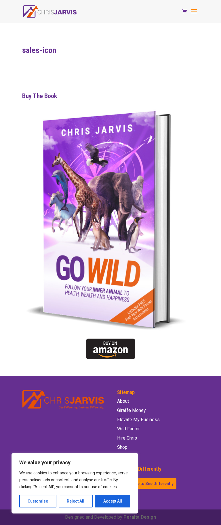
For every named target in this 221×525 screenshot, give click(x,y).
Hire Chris (127, 438)
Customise (38, 501)
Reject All (75, 501)
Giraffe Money (131, 410)
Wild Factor (128, 429)
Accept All (112, 501)
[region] (75, 483)
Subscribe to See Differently (147, 483)
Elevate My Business (138, 419)
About (123, 401)
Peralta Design (139, 517)
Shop (122, 447)
